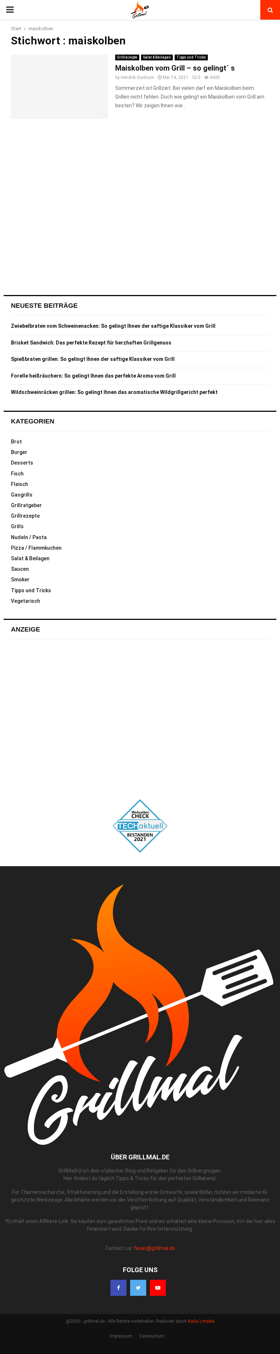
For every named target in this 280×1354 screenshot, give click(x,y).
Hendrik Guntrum (137, 77)
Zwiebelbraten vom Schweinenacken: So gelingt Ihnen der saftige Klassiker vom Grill (113, 326)
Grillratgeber (26, 505)
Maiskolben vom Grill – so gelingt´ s (175, 68)
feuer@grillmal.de (154, 1248)
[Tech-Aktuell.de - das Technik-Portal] (140, 826)
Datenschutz (152, 1336)
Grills (17, 526)
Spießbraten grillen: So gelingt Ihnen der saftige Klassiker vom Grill (93, 359)
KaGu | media (201, 1321)
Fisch (17, 474)
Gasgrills (21, 495)
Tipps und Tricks (191, 57)
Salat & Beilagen (157, 57)
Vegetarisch (25, 601)
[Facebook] (118, 1288)
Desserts (22, 463)
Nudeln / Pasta (29, 537)
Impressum (121, 1336)
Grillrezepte (127, 57)
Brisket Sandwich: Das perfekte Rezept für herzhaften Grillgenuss (91, 343)
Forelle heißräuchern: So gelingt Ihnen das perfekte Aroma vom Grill (93, 376)
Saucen (20, 569)
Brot (16, 442)
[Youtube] (158, 1288)
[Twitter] (138, 1288)
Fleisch (19, 484)
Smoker (20, 579)
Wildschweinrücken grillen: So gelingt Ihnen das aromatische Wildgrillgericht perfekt (114, 392)
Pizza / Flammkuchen (36, 548)
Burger (19, 452)
